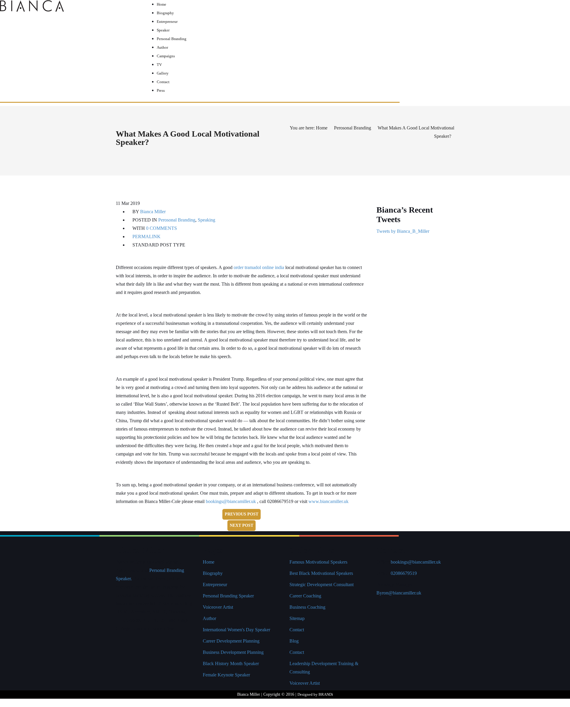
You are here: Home (308, 127)
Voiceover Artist (218, 607)
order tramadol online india (259, 267)
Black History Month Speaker (231, 663)
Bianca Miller (153, 211)
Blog (294, 640)
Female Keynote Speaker (226, 674)
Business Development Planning (233, 652)
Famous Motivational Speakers (318, 561)
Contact (296, 629)
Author (209, 618)
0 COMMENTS (161, 228)
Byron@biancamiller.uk (398, 592)
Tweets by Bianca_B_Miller (402, 231)
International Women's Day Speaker (236, 629)
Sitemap (297, 618)
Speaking (206, 219)
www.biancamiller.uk (328, 501)
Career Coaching (305, 595)
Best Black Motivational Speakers (321, 573)
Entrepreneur (215, 584)
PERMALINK (146, 236)
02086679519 (404, 573)
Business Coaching (307, 607)
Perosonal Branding (352, 127)
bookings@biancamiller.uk (231, 501)
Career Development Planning (231, 640)
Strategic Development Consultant (321, 584)
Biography (213, 573)
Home (208, 561)
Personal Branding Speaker (228, 595)
